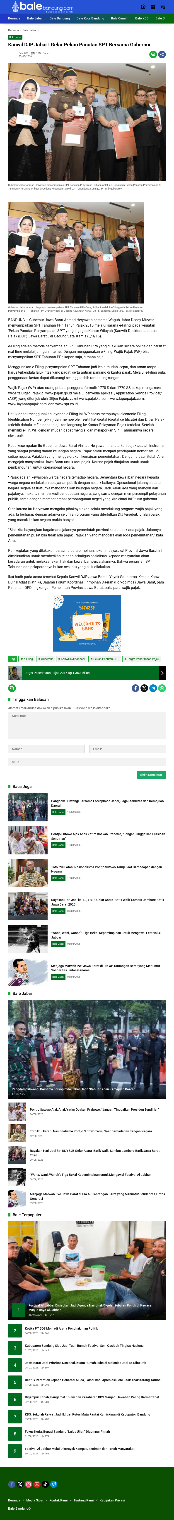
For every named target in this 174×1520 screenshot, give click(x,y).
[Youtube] (37, 1484)
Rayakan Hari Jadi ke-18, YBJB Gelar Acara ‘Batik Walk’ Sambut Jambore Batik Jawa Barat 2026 (95, 1153)
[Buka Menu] (153, 6)
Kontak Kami (58, 1500)
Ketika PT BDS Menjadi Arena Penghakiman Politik (61, 1328)
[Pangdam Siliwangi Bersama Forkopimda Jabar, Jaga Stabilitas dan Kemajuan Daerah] (28, 807)
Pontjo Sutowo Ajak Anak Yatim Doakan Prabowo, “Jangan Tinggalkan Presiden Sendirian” (94, 1109)
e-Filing (28, 659)
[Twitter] (144, 688)
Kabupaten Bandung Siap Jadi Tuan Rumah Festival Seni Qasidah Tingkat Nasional (85, 1345)
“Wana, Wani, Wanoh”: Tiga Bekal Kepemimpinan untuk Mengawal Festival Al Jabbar (90, 1174)
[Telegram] (153, 688)
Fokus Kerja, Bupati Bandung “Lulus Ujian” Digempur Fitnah (67, 1431)
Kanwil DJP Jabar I (73, 659)
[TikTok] (45, 1484)
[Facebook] (135, 688)
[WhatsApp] (162, 688)
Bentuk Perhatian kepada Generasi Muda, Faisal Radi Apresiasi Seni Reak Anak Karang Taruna (93, 1380)
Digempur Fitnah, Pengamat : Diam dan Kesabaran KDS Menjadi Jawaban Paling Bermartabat (92, 1397)
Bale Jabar (15, 37)
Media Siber (35, 1500)
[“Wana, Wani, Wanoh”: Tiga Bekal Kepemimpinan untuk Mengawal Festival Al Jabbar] (28, 939)
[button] (143, 6)
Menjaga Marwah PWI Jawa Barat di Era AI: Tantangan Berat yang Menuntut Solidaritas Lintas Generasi (97, 1196)
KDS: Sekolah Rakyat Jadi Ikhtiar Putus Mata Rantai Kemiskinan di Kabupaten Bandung (87, 1414)
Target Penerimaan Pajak (143, 659)
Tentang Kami (84, 1500)
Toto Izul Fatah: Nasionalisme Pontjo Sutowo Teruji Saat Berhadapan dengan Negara (91, 1131)
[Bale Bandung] (42, 6)
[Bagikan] (162, 54)
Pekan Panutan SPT (106, 659)
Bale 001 (23, 53)
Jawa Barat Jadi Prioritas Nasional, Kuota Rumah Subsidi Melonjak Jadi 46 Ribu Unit (85, 1363)
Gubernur (47, 659)
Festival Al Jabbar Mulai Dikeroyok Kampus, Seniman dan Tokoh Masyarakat (80, 1449)
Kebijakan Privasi (112, 1500)
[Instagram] (28, 1484)
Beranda (14, 1500)
